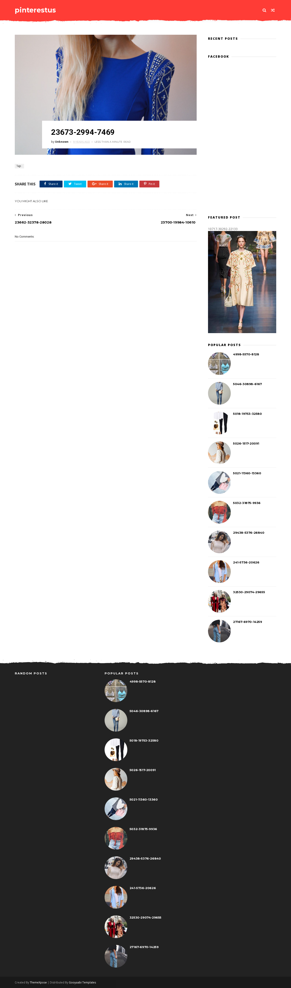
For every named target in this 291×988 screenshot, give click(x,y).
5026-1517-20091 (246, 443)
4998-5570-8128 (246, 354)
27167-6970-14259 (247, 622)
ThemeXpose (38, 982)
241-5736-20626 (246, 562)
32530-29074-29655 (249, 592)
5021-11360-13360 (247, 473)
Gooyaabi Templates (82, 982)
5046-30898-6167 (247, 384)
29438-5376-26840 (248, 532)
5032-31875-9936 (247, 503)
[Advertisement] (105, 328)
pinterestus (35, 10)
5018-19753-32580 (247, 413)
